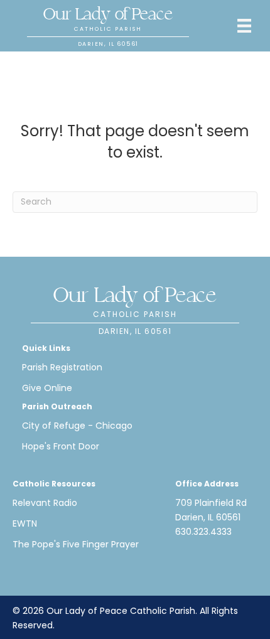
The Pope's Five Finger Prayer (76, 544)
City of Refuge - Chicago (77, 425)
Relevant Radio (45, 503)
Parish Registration (62, 367)
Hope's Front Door (60, 446)
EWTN (25, 523)
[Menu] (244, 26)
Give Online (47, 388)
